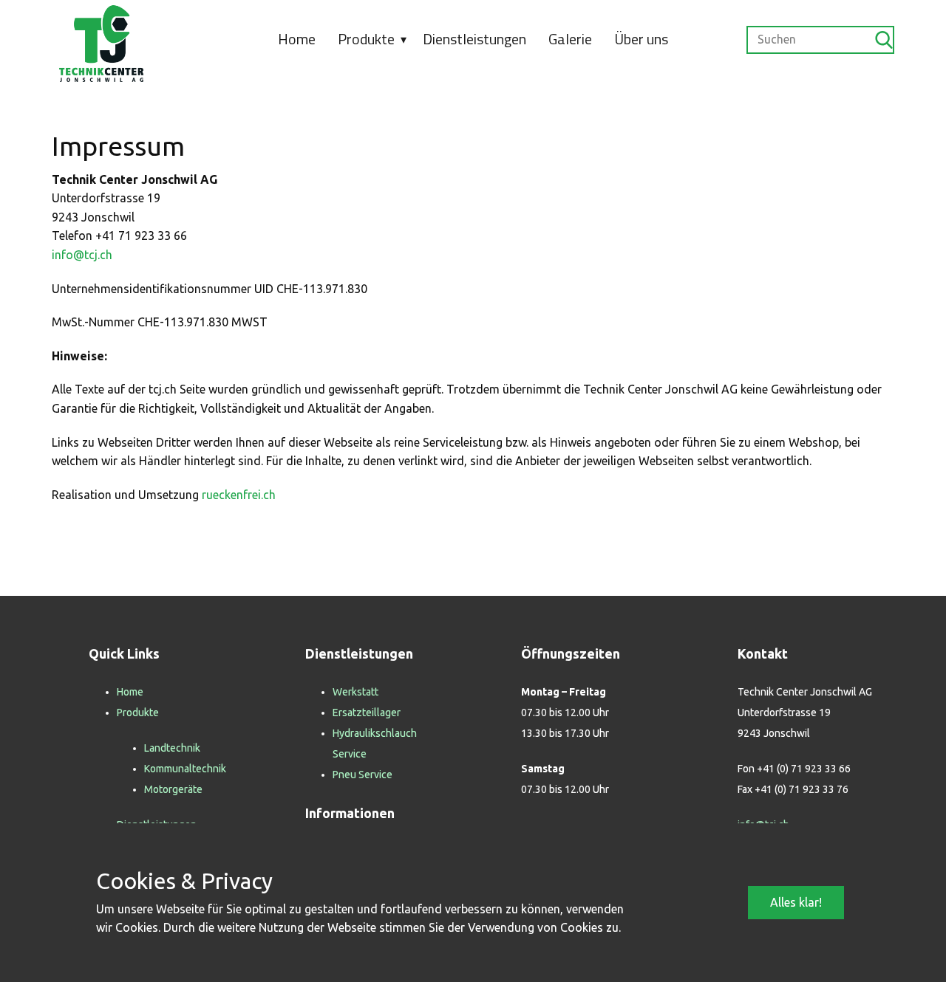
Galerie (570, 38)
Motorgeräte (173, 789)
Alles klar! (796, 902)
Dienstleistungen (474, 38)
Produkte (366, 38)
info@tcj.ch (82, 254)
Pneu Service (362, 774)
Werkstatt (355, 692)
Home (297, 38)
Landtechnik (172, 748)
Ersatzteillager (367, 712)
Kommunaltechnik (185, 769)
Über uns (641, 38)
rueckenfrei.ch (239, 494)
